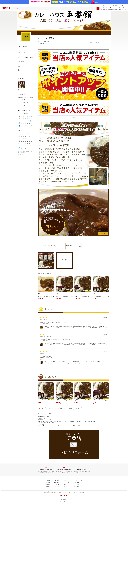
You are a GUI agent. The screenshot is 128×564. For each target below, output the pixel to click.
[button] (122, 5)
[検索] (98, 8)
